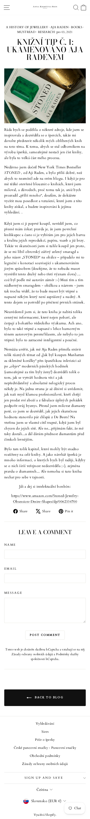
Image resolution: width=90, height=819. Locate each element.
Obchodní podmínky (45, 756)
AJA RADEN (59, 27)
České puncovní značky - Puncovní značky (45, 748)
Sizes (45, 731)
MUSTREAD (26, 32)
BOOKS (76, 27)
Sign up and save (43, 778)
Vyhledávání (45, 723)
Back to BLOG (49, 697)
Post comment (45, 635)
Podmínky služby (67, 654)
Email (10, 569)
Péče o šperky (45, 739)
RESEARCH (46, 32)
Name (10, 545)
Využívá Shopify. (45, 815)
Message (13, 593)
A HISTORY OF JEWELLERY (27, 27)
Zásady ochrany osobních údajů (32, 654)
